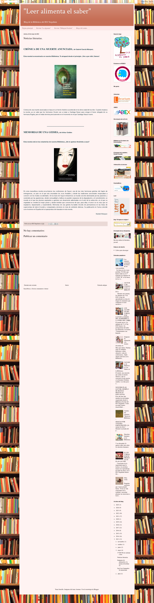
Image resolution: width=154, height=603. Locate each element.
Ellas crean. (126, 479)
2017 (117, 528)
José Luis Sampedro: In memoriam (123, 569)
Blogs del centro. (81, 28)
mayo (119, 550)
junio (119, 547)
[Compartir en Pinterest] (57, 224)
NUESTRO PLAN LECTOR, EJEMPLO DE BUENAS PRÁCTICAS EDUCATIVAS (122, 390)
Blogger (96, 589)
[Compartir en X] (53, 224)
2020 (117, 519)
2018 (117, 525)
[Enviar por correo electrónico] (49, 224)
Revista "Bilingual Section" (63, 28)
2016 (117, 530)
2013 (117, 539)
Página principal (27, 28)
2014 (117, 536)
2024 (117, 508)
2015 (117, 533)
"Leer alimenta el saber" (57, 11)
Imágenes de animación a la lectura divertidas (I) (123, 562)
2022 (117, 513)
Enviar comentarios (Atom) (40, 289)
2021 (117, 516)
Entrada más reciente (30, 285)
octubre (120, 544)
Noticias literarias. (122, 557)
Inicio (67, 285)
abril (119, 574)
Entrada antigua (102, 285)
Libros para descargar (122, 250)
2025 (117, 505)
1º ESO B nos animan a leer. (123, 553)
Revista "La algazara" (43, 28)
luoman (78, 589)
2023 (117, 510)
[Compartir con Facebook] (55, 224)
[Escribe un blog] (51, 224)
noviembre (121, 542)
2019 (117, 522)
